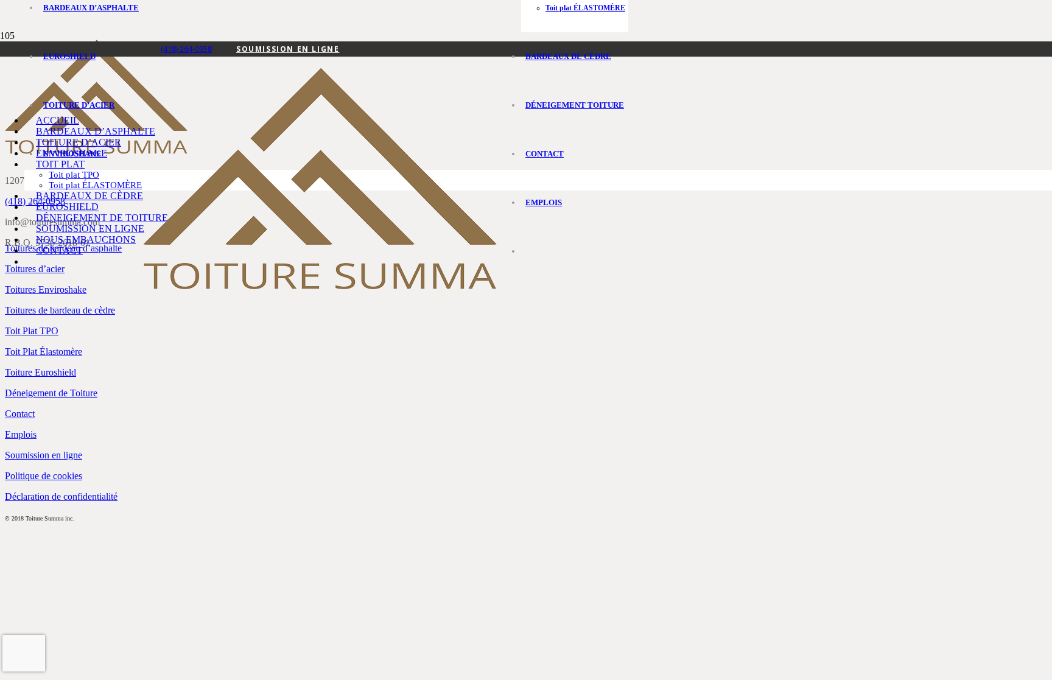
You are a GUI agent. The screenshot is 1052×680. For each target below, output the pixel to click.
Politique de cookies (43, 476)
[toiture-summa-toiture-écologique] (320, 286)
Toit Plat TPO (31, 331)
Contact (20, 413)
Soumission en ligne (43, 455)
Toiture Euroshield (40, 372)
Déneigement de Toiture (51, 393)
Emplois (21, 434)
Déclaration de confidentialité (61, 496)
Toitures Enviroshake (45, 289)
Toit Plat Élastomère (43, 351)
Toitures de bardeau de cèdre (60, 310)
